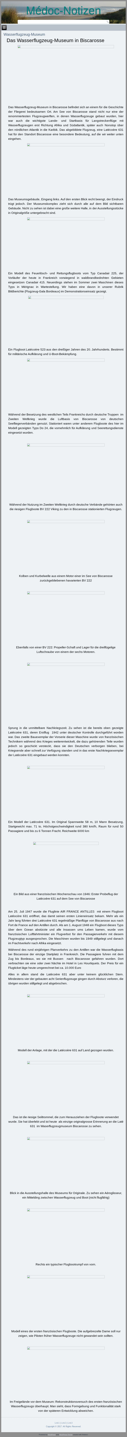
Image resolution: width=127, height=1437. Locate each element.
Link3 (70, 1423)
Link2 (63, 1423)
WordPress (52, 1434)
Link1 (57, 1423)
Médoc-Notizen (63, 10)
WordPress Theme (65, 1434)
